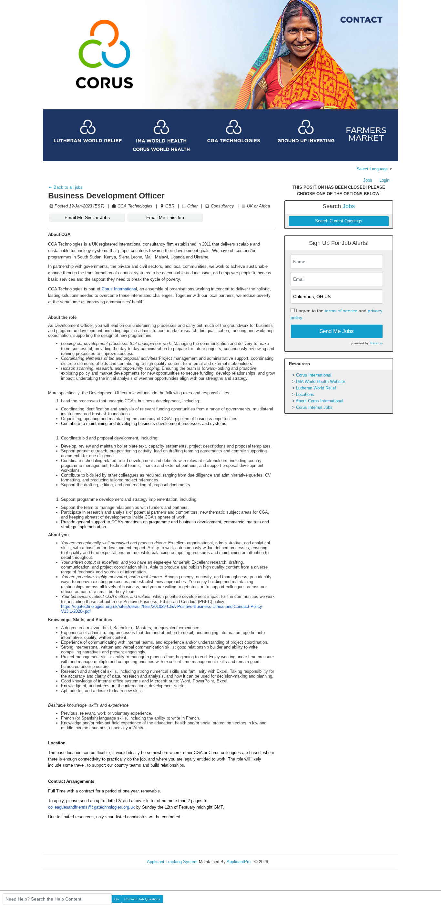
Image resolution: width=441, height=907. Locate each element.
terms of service (341, 310)
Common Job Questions (142, 899)
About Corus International (319, 400)
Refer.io (376, 343)
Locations (305, 394)
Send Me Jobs (336, 331)
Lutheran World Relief (316, 388)
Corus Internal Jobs (314, 407)
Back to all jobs (67, 187)
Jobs (367, 180)
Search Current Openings (338, 221)
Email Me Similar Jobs (87, 217)
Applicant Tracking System (172, 861)
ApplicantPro (239, 861)
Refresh (287, 861)
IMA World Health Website (320, 381)
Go (116, 899)
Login (384, 180)
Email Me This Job (165, 217)
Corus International (313, 375)
